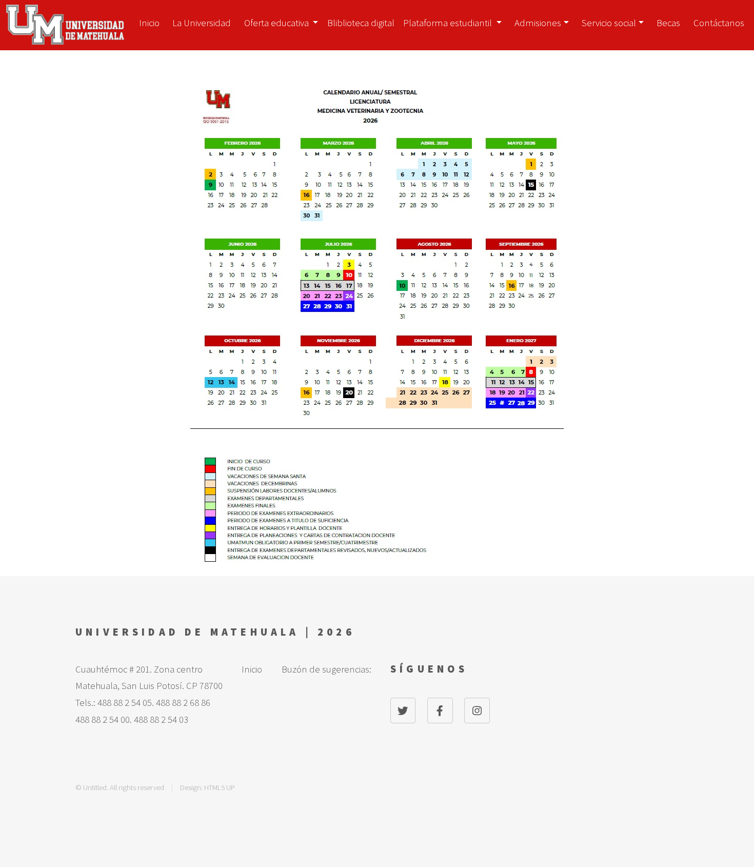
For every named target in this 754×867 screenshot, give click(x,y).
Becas (668, 23)
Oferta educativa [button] (277, 23)
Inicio (149, 23)
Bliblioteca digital (360, 23)
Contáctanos (718, 23)
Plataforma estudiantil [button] (448, 23)
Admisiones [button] (537, 23)
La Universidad (201, 23)
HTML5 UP (219, 787)
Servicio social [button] (609, 23)
